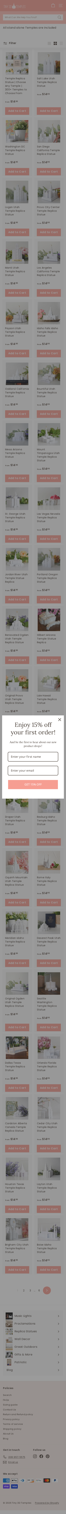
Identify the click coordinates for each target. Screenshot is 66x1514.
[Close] (59, 719)
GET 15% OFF (33, 784)
